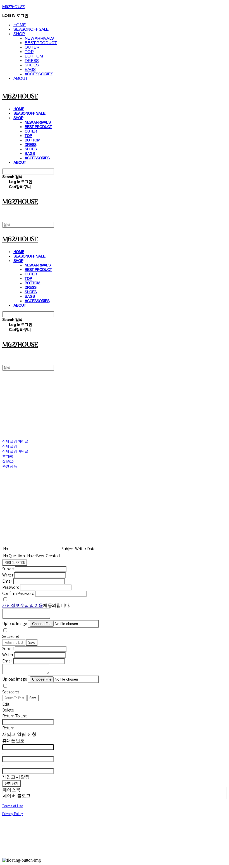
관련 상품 (9, 466)
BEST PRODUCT (41, 42)
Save (31, 642)
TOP (29, 51)
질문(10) (8, 461)
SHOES (32, 65)
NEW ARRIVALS (39, 38)
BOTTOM (34, 56)
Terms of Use (12, 805)
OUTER (32, 47)
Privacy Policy (12, 813)
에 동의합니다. (36, 605)
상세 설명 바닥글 (15, 451)
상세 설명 (9, 446)
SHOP (19, 34)
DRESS (32, 60)
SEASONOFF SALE (31, 29)
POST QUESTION (14, 562)
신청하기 (11, 783)
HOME (19, 25)
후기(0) (7, 456)
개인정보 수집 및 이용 (22, 605)
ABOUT (20, 78)
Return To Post (14, 698)
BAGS (30, 69)
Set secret (10, 636)
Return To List (13, 642)
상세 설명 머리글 (15, 441)
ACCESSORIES (39, 74)
